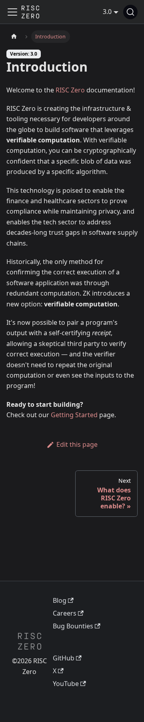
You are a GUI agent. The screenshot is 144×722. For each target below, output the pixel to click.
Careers (64, 613)
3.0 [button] (107, 11)
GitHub (63, 658)
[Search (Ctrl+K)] (130, 12)
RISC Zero (70, 90)
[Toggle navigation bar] (12, 12)
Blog (59, 600)
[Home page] (14, 36)
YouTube (66, 683)
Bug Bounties (73, 626)
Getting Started (74, 414)
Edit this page (77, 444)
